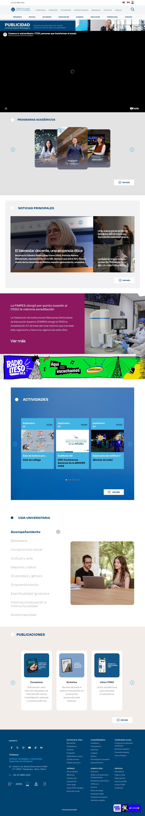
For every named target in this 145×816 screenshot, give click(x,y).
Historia (94, 787)
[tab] (36, 531)
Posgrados (71, 753)
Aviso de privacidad (69, 809)
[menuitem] (40, 10)
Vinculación (95, 17)
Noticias (32, 17)
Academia (79, 17)
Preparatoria (72, 746)
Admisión (128, 17)
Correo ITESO (120, 785)
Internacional (112, 17)
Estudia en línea (73, 759)
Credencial (119, 788)
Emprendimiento (97, 763)
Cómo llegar (71, 785)
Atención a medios (98, 800)
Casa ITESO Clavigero (75, 788)
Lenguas (94, 753)
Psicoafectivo (96, 746)
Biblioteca (70, 775)
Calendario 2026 (97, 794)
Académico (95, 743)
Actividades (46, 17)
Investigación (63, 17)
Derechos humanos (122, 749)
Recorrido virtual (73, 791)
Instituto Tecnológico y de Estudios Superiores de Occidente (25, 760)
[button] (66, 479)
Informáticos (119, 772)
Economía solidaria (122, 752)
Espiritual (94, 750)
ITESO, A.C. (95, 784)
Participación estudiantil (100, 759)
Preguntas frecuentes (99, 797)
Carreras (70, 750)
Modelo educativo (73, 763)
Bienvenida (71, 743)
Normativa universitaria (100, 781)
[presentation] (15, 444)
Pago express (120, 778)
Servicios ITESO (121, 781)
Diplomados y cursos (75, 756)
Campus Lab (71, 778)
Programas (17, 17)
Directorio (94, 772)
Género (93, 756)
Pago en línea (120, 775)
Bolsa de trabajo (97, 791)
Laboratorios (72, 781)
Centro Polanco (121, 756)
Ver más (18, 341)
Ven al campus (72, 772)
